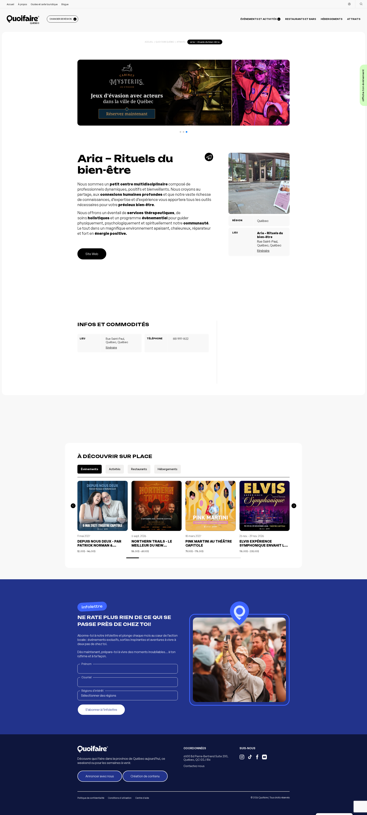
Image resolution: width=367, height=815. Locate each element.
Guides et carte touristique (44, 4)
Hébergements (331, 18)
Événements (89, 469)
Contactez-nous (194, 766)
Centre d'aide (142, 797)
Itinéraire (263, 251)
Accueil (10, 4)
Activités (114, 469)
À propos (22, 4)
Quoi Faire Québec (165, 42)
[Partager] (209, 157)
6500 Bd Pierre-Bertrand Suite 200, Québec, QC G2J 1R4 (206, 758)
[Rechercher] (361, 4)
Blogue (64, 4)
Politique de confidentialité (90, 797)
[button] (180, 132)
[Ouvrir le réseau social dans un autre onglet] (242, 757)
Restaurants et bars (300, 18)
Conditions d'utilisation (120, 797)
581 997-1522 (180, 338)
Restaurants (139, 469)
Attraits (353, 18)
